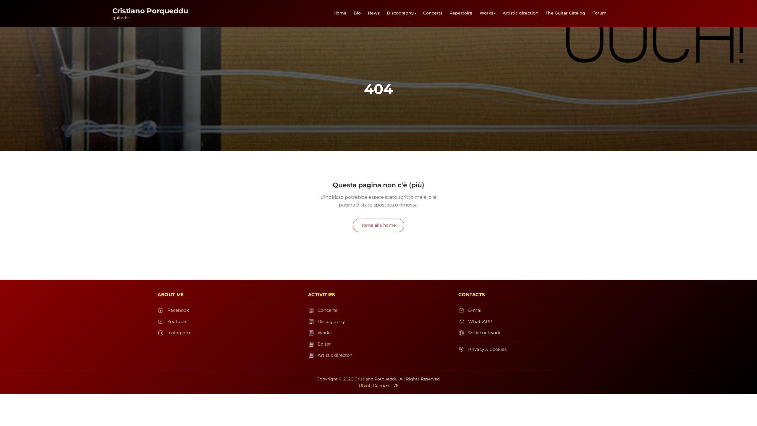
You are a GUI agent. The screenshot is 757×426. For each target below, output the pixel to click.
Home (340, 13)
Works (486, 13)
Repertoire (461, 13)
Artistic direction (520, 13)
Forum (599, 13)
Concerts (432, 13)
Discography (400, 13)
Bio (357, 13)
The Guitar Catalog (565, 13)
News (374, 13)
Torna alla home (378, 225)
